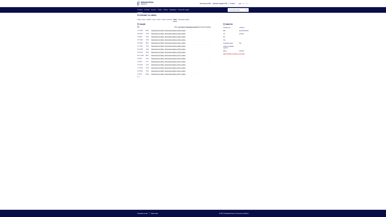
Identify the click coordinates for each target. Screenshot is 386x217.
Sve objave (181, 27)
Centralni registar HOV (220, 3)
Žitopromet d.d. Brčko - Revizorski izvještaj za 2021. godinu (168, 43)
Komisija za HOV (205, 3)
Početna (140, 10)
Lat (240, 3)
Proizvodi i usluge (183, 10)
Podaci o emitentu (167, 19)
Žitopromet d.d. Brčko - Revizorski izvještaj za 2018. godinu (168, 52)
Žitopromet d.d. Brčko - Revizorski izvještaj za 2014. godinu (168, 65)
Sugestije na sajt (142, 213)
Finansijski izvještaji (183, 19)
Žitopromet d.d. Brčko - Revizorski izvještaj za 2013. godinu (168, 68)
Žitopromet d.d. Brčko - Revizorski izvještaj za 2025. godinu (168, 30)
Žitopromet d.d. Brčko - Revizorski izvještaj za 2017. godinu (168, 55)
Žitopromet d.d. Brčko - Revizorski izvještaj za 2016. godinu (168, 58)
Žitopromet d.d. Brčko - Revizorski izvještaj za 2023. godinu (168, 36)
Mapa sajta (154, 213)
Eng (247, 3)
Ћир (243, 3)
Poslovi (159, 19)
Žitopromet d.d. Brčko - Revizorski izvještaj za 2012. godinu (168, 71)
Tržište (160, 10)
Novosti (153, 10)
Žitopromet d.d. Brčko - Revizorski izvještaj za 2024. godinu (168, 33)
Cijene (154, 19)
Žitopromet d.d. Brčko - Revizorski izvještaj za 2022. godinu (168, 40)
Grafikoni (148, 19)
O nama (232, 3)
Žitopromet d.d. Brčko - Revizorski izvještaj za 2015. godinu (168, 61)
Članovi (165, 10)
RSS (138, 27)
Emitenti (147, 10)
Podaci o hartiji (141, 19)
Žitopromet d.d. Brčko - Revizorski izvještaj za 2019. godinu (168, 49)
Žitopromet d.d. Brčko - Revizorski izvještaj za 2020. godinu (168, 46)
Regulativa (173, 10)
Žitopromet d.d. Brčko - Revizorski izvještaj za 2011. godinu (168, 74)
